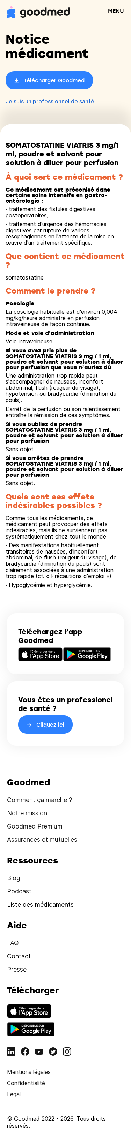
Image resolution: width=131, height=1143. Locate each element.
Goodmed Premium (35, 826)
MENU (116, 11)
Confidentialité (26, 1082)
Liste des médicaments (40, 904)
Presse (17, 969)
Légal (14, 1094)
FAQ (13, 943)
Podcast (19, 891)
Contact (19, 956)
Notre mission (27, 813)
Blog (13, 878)
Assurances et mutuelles (42, 839)
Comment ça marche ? (39, 799)
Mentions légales (29, 1071)
